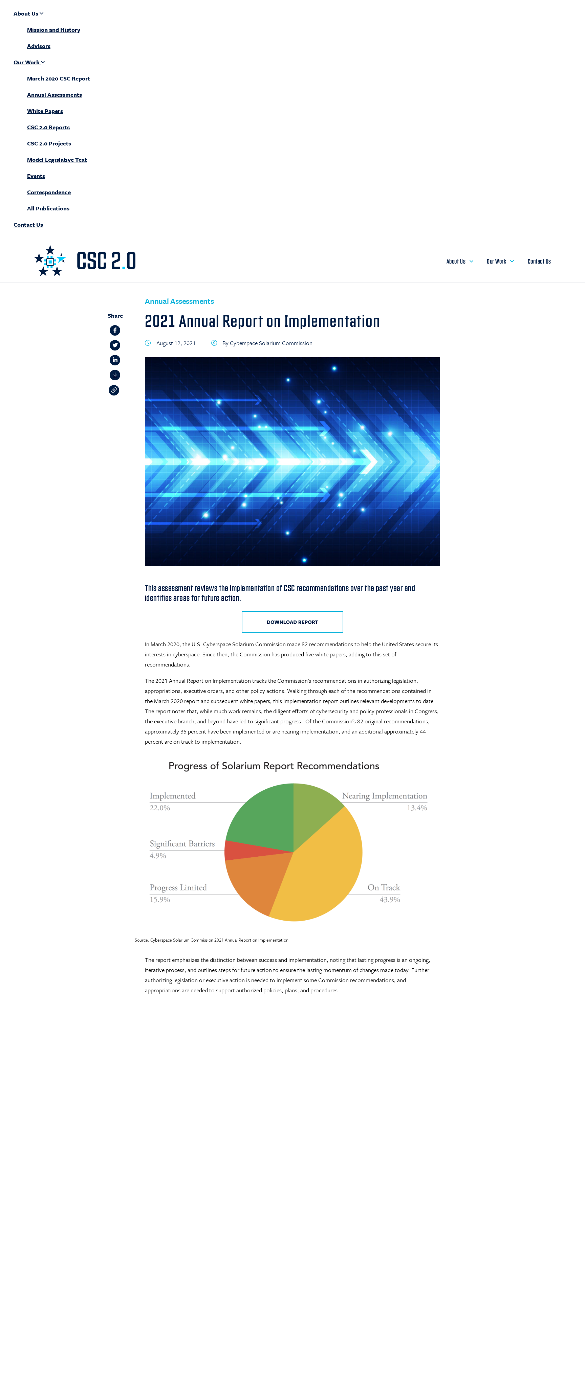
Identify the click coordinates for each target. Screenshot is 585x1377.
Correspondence (49, 192)
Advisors (38, 46)
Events (36, 176)
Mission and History (53, 29)
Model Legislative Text (57, 159)
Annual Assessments (54, 94)
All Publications (48, 208)
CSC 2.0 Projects (49, 143)
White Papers (45, 111)
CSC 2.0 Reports (48, 127)
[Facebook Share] (115, 332)
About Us (27, 13)
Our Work (27, 62)
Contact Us (28, 224)
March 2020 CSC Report (58, 78)
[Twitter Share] (115, 347)
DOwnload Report (292, 622)
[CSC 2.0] (84, 274)
